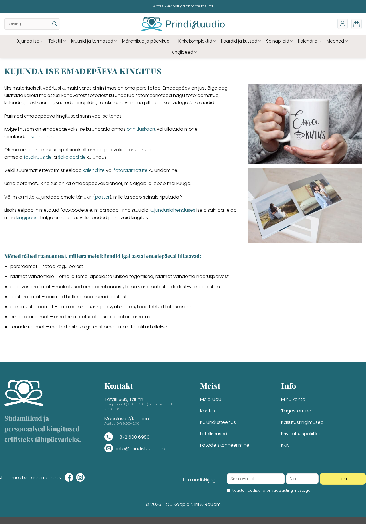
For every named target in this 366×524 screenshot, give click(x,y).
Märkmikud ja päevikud (146, 41)
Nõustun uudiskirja (271, 490)
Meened (335, 41)
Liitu (343, 479)
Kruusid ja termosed (92, 41)
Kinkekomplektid (195, 41)
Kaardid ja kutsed (239, 41)
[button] (356, 24)
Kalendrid (307, 41)
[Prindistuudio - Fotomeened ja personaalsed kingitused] (183, 24)
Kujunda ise (27, 41)
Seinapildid (277, 41)
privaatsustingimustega (288, 490)
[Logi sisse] (342, 24)
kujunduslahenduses (172, 210)
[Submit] (54, 24)
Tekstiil (55, 41)
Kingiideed (182, 52)
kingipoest (27, 217)
